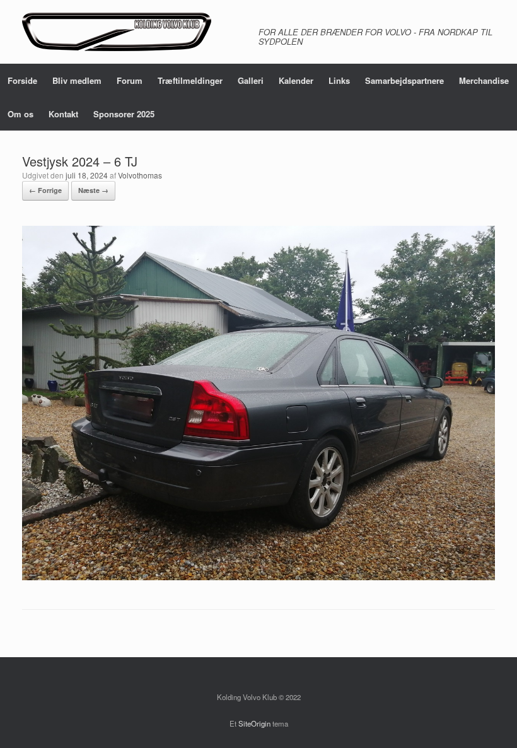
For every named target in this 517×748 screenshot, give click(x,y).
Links (339, 80)
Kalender (296, 80)
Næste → (93, 190)
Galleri (251, 80)
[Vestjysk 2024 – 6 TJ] (258, 577)
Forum (129, 80)
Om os (20, 114)
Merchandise (484, 80)
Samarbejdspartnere (404, 80)
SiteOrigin (254, 723)
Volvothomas (140, 175)
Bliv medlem (77, 80)
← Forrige (45, 190)
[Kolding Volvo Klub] (116, 32)
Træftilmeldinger (190, 80)
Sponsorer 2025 (123, 114)
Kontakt (63, 114)
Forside (22, 80)
